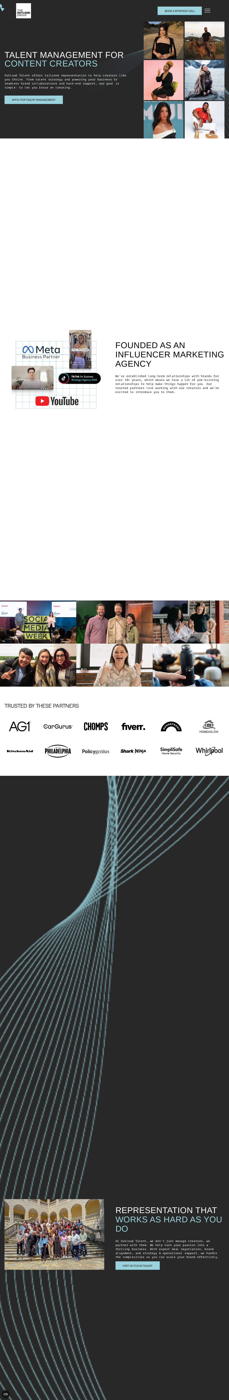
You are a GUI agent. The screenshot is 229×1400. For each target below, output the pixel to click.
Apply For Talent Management (34, 100)
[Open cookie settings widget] (6, 1394)
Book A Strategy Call (180, 11)
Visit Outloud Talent (138, 1266)
